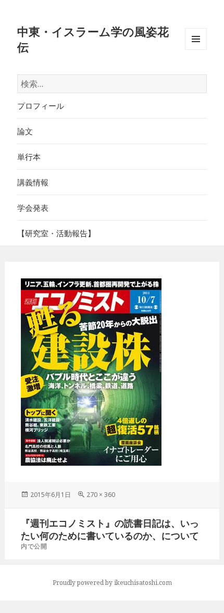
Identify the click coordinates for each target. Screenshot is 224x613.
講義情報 (32, 182)
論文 (25, 131)
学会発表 (32, 207)
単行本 (29, 156)
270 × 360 (100, 494)
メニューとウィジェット (195, 49)
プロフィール (40, 105)
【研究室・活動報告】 (56, 233)
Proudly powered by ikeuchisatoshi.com (112, 582)
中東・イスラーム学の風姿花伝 (93, 39)
